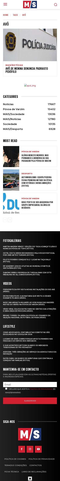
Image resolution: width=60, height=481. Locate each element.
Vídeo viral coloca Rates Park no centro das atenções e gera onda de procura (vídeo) (29, 310)
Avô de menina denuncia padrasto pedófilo (27, 70)
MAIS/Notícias (14, 65)
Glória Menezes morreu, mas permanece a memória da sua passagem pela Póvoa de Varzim (36, 157)
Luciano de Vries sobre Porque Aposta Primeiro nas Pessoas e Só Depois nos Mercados (28, 340)
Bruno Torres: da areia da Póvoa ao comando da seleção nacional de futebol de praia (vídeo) (26, 317)
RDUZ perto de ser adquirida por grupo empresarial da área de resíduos (37, 204)
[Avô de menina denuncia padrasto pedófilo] (30, 45)
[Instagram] (30, 449)
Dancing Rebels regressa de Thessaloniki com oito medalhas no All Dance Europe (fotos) (27, 274)
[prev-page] (5, 220)
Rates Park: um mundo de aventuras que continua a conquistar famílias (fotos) (28, 359)
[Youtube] (38, 449)
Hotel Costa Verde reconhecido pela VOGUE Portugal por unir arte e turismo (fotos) (29, 254)
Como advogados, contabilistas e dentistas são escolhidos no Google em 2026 (26, 333)
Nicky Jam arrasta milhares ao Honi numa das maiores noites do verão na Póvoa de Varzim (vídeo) (28, 304)
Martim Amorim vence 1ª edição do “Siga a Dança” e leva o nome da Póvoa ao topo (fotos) (30, 248)
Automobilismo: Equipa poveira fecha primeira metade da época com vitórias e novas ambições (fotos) (37, 181)
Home (5, 14)
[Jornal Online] (30, 4)
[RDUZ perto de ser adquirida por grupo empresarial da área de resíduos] (11, 203)
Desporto (27, 174)
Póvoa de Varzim (30, 152)
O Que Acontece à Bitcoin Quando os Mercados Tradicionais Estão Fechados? (25, 346)
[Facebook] (21, 449)
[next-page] (10, 220)
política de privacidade (41, 389)
